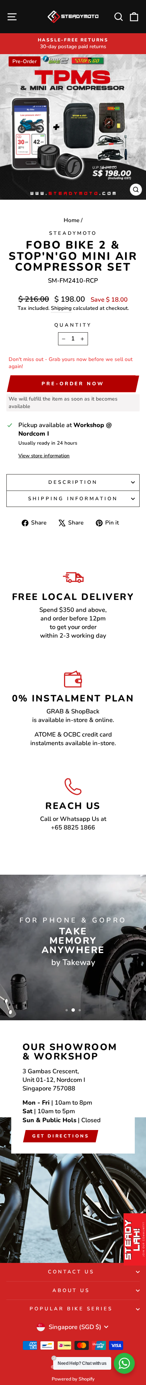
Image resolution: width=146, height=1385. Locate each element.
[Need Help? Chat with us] (124, 1363)
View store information (44, 455)
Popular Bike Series (71, 1308)
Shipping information (73, 498)
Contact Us (71, 1272)
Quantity (73, 325)
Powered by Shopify (73, 1379)
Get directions (60, 1136)
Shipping (61, 308)
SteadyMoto (73, 233)
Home (71, 220)
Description (73, 482)
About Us (71, 1290)
